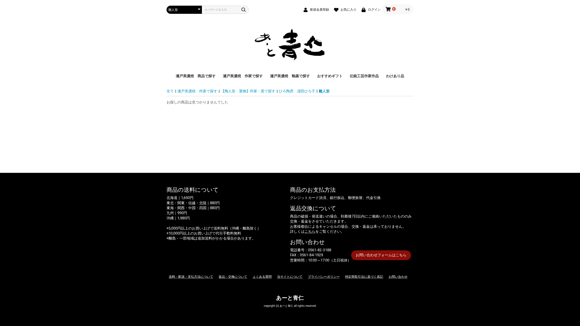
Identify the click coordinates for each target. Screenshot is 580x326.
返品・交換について (233, 276)
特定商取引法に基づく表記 (364, 276)
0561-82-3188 (319, 250)
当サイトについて (289, 276)
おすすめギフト (330, 76)
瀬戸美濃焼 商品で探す (196, 76)
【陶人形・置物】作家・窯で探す (248, 91)
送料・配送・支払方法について (191, 276)
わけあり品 (395, 76)
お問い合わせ (398, 276)
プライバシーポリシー (324, 276)
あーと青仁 (290, 298)
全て (170, 91)
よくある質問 (262, 276)
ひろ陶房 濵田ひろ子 (297, 91)
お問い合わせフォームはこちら (381, 255)
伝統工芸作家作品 (364, 76)
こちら (309, 231)
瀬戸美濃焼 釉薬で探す (290, 76)
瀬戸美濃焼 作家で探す (243, 76)
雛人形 (324, 91)
